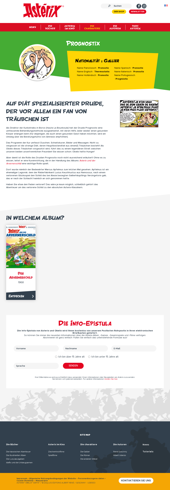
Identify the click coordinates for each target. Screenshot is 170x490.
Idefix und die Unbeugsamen (19, 462)
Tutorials (148, 451)
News (146, 445)
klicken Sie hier (111, 379)
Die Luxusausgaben (15, 459)
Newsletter (137, 12)
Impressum (22, 478)
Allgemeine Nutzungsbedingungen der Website (52, 478)
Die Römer (85, 455)
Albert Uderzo (119, 455)
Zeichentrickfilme (56, 451)
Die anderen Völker (88, 459)
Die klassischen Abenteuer (18, 451)
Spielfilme (52, 455)
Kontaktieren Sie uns (136, 480)
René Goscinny (120, 451)
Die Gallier (85, 451)
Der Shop (119, 12)
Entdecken (16, 296)
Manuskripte (42, 481)
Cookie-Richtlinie (25, 481)
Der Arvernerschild (21, 275)
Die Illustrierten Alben (16, 455)
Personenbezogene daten (91, 478)
